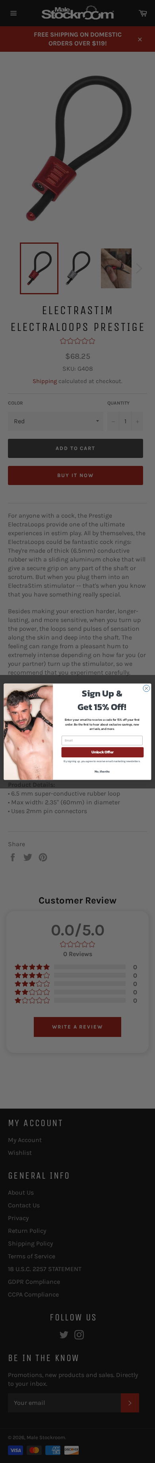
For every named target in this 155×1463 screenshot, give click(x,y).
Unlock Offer (102, 752)
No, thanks (102, 771)
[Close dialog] (146, 688)
